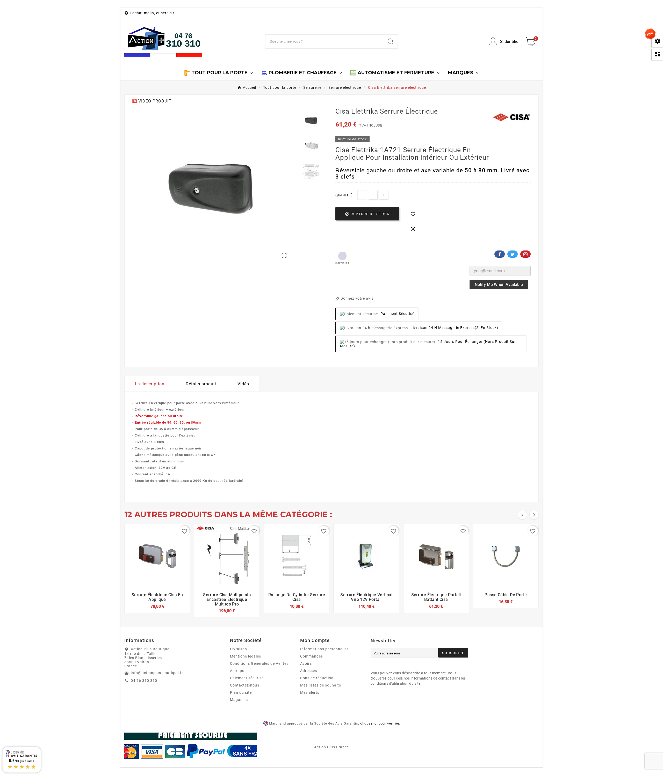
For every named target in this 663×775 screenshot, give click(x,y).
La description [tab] (149, 383)
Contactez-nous (244, 685)
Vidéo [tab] (243, 383)
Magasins (239, 700)
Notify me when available (499, 284)
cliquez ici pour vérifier (379, 723)
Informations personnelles (324, 649)
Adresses (308, 671)
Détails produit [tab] (201, 383)
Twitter (512, 254)
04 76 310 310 (144, 680)
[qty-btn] (383, 194)
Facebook (499, 254)
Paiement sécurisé (247, 678)
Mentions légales (245, 656)
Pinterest (525, 254)
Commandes (311, 656)
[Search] (390, 41)
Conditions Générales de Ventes (259, 663)
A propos (238, 671)
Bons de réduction (317, 678)
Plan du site (241, 692)
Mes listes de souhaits (320, 685)
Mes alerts (309, 692)
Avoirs (306, 663)
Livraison (238, 649)
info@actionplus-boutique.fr (157, 673)
